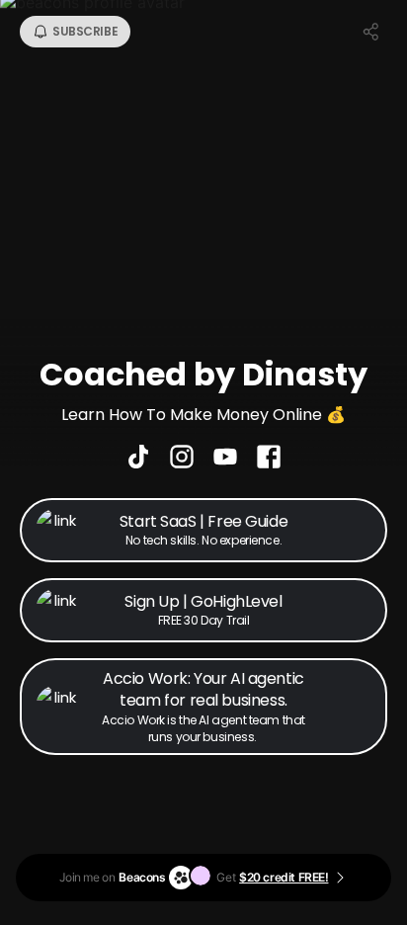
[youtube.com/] (225, 458)
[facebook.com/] (268, 458)
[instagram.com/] (182, 458)
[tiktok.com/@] (138, 458)
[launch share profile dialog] (371, 31)
